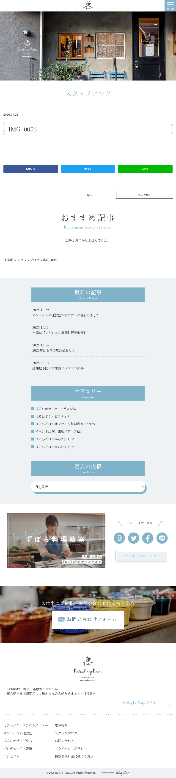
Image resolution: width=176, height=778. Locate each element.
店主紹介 (61, 725)
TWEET (88, 169)
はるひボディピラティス (52, 416)
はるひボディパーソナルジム (55, 408)
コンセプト (11, 756)
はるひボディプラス (17, 740)
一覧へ (88, 195)
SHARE (30, 169)
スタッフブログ (66, 733)
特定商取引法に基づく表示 (74, 756)
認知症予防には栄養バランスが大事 (58, 367)
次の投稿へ (144, 194)
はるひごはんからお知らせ (54, 438)
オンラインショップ (141, 555)
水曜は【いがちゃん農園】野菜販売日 (59, 332)
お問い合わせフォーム (92, 619)
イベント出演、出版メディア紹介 (59, 431)
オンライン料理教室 (17, 733)
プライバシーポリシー (71, 748)
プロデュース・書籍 (17, 748)
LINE (145, 169)
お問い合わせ (64, 740)
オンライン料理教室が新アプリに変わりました (65, 314)
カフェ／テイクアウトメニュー (25, 725)
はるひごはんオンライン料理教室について (65, 423)
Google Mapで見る (139, 702)
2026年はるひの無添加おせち (53, 350)
